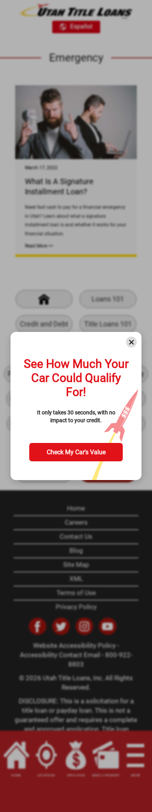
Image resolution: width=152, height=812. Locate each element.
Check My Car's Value (76, 452)
